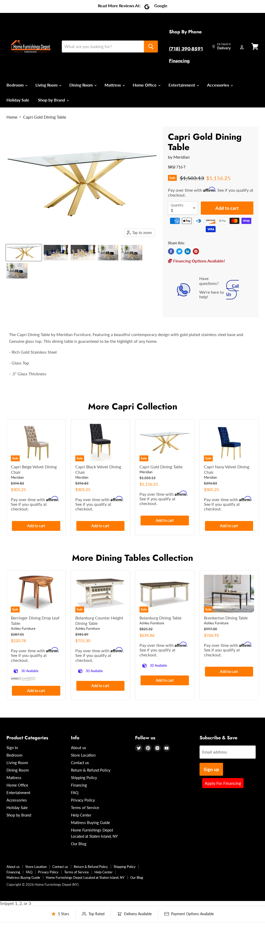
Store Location (83, 755)
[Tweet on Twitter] (179, 251)
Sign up (211, 769)
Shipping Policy (84, 777)
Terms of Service (85, 807)
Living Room (46, 84)
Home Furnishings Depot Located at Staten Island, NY (85, 877)
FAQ (74, 792)
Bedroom (15, 84)
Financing (179, 60)
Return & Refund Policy (91, 770)
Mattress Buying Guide (90, 822)
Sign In (12, 747)
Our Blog (78, 843)
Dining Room (81, 84)
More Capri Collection (132, 406)
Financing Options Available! (198, 260)
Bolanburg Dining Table (160, 617)
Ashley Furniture (23, 628)
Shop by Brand (52, 99)
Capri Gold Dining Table (160, 466)
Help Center (81, 815)
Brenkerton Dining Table (226, 617)
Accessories (218, 84)
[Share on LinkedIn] (188, 251)
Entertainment (182, 84)
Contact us (80, 762)
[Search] (151, 46)
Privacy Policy (83, 800)
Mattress (113, 84)
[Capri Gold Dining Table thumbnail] (24, 252)
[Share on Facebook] (171, 251)
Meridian (181, 156)
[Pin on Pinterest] (196, 251)
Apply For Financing (223, 783)
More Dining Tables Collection (132, 557)
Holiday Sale (17, 99)
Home (11, 117)
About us (78, 747)
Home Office (145, 84)
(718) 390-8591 (186, 48)
